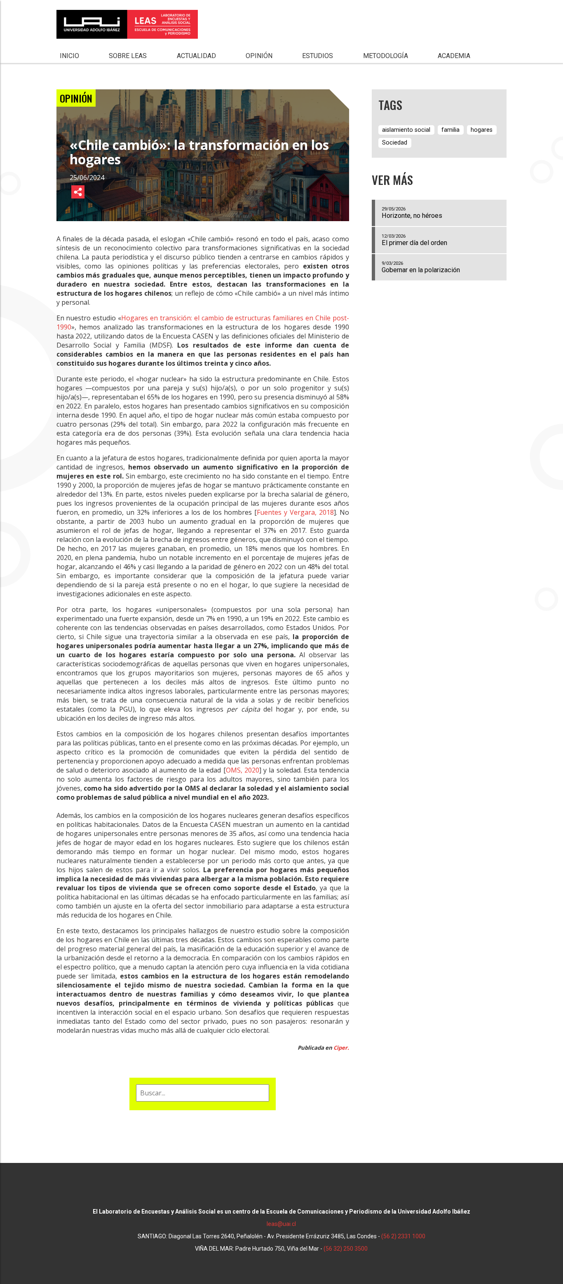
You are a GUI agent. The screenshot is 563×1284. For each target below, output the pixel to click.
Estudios (317, 56)
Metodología (385, 56)
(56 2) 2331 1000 (403, 1236)
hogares (482, 129)
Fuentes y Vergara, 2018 (295, 512)
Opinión (259, 56)
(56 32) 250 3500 (346, 1248)
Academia (454, 56)
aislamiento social (406, 129)
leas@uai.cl (281, 1224)
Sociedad (394, 142)
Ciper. (340, 1047)
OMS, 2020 (242, 770)
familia (450, 129)
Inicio (69, 56)
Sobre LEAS (128, 56)
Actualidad (196, 56)
